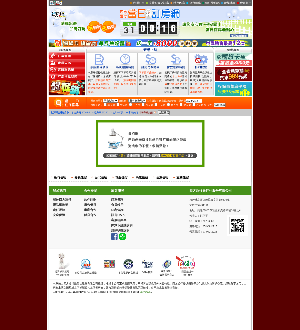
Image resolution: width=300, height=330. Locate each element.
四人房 (149, 105)
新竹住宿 (60, 177)
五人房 (162, 105)
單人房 (111, 105)
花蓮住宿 (121, 177)
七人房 (187, 105)
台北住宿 (101, 177)
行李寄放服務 (146, 112)
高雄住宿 (142, 177)
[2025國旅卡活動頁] (150, 46)
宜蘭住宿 (183, 177)
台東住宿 (162, 177)
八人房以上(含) (204, 105)
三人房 (136, 105)
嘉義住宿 (80, 177)
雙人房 (124, 105)
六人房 (174, 105)
